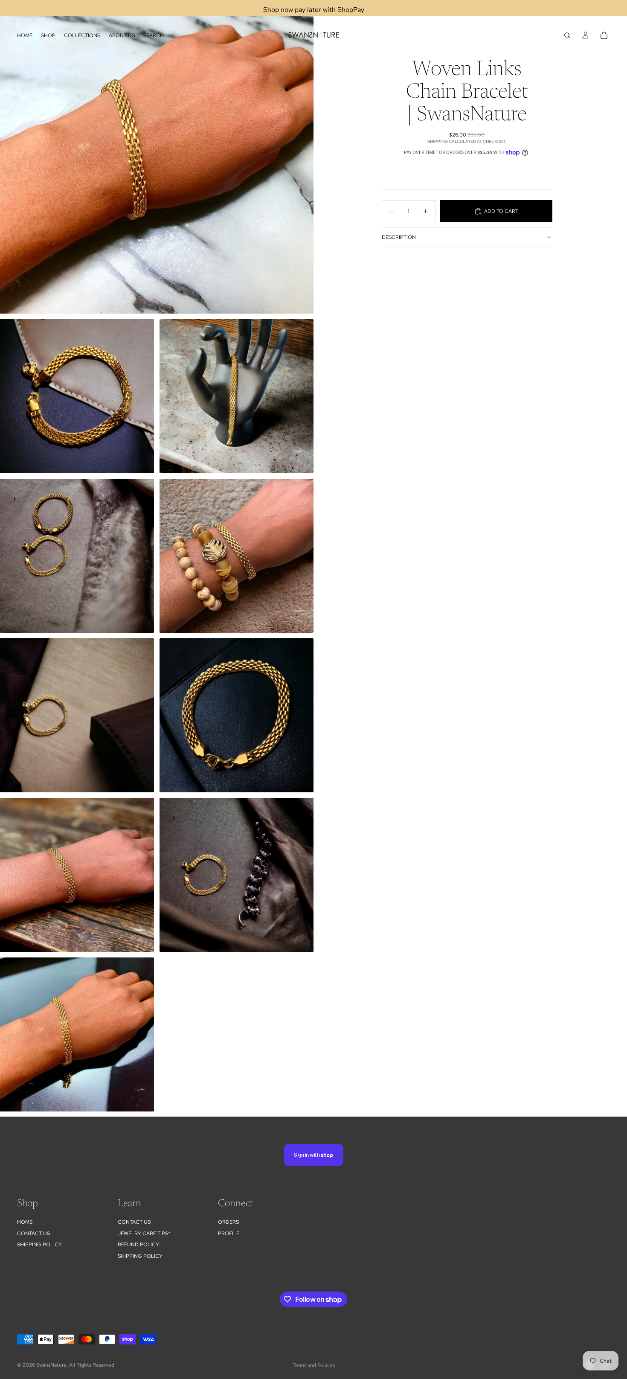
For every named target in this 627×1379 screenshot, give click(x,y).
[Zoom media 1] (157, 157)
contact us (134, 1222)
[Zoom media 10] (77, 1034)
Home (24, 1222)
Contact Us (33, 1233)
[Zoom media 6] (77, 715)
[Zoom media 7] (237, 715)
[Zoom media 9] (237, 875)
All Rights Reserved (91, 1365)
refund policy (138, 1244)
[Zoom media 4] (77, 556)
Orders (228, 1222)
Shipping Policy (39, 1244)
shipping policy (140, 1256)
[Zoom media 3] (237, 396)
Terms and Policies (314, 1365)
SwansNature (51, 1365)
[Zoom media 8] (77, 875)
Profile (228, 1233)
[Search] (567, 35)
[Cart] (604, 35)
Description (399, 237)
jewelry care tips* (144, 1233)
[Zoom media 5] (237, 556)
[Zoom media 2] (77, 396)
